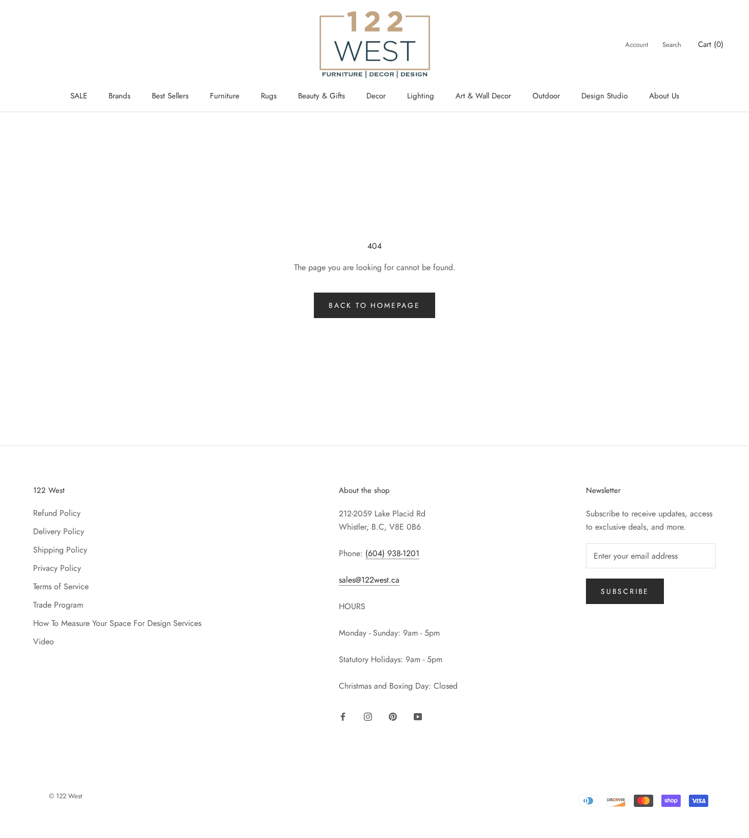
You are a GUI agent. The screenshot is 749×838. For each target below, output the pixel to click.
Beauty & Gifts (321, 95)
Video (43, 641)
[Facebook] (343, 715)
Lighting (420, 95)
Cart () (711, 44)
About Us (664, 95)
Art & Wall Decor (483, 95)
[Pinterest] (393, 715)
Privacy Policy (57, 568)
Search (671, 44)
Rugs (269, 95)
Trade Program (58, 605)
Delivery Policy (58, 531)
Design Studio (604, 95)
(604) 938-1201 (392, 553)
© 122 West (65, 796)
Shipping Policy (60, 550)
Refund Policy (57, 513)
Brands (119, 95)
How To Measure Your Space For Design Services (117, 623)
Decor (376, 95)
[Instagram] (368, 715)
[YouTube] (418, 715)
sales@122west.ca (369, 580)
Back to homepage (374, 305)
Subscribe (625, 591)
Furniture (224, 95)
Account (636, 44)
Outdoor (546, 95)
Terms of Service (61, 586)
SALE (78, 95)
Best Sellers (170, 95)
